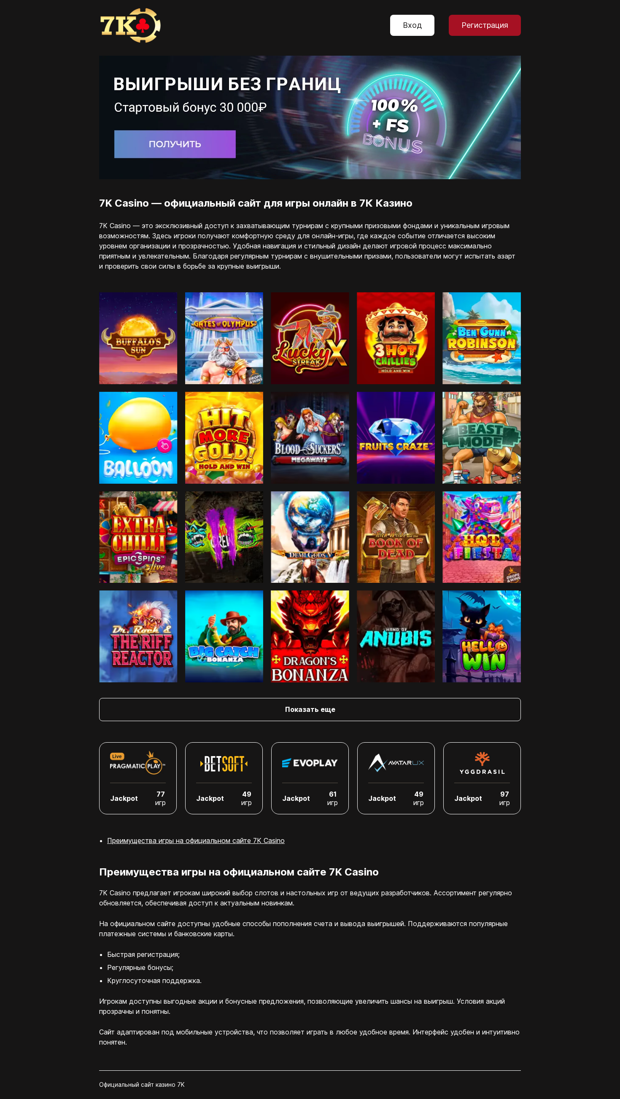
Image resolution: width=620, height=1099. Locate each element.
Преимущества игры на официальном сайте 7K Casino (196, 840)
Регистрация (484, 25)
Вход (412, 25)
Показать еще (310, 709)
